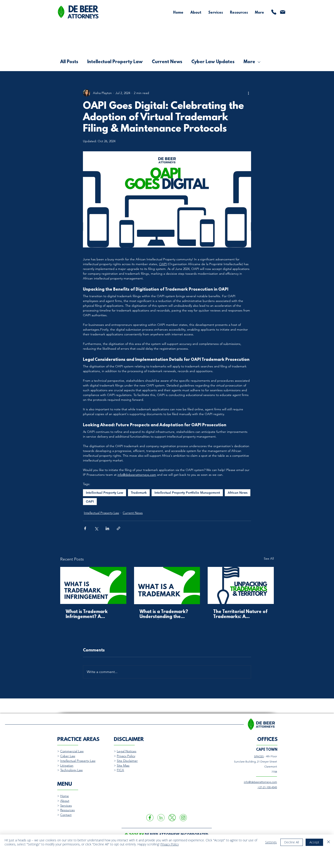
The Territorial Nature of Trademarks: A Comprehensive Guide (240, 614)
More (249, 62)
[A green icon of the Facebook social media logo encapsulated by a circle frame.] (149, 817)
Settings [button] (271, 842)
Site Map (123, 765)
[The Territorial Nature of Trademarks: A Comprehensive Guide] (241, 585)
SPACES (259, 756)
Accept (314, 842)
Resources (67, 810)
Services (66, 805)
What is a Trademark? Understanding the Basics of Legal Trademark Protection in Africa (166, 614)
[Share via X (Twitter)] (96, 528)
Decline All (291, 842)
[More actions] (248, 93)
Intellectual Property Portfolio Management (187, 493)
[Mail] (283, 12)
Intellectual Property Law (115, 62)
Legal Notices (126, 751)
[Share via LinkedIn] (107, 528)
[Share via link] (118, 528)
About (64, 801)
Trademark (139, 493)
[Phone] (274, 12)
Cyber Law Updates (212, 62)
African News (237, 493)
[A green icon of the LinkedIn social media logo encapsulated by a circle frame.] (161, 817)
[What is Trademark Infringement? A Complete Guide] (93, 585)
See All (269, 558)
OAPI (90, 501)
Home (64, 796)
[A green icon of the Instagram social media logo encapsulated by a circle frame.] (183, 817)
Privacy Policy (126, 756)
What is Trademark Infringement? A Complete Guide (87, 614)
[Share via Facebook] (85, 528)
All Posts (69, 62)
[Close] (328, 842)
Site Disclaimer (127, 761)
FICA (120, 770)
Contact (66, 815)
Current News (167, 62)
